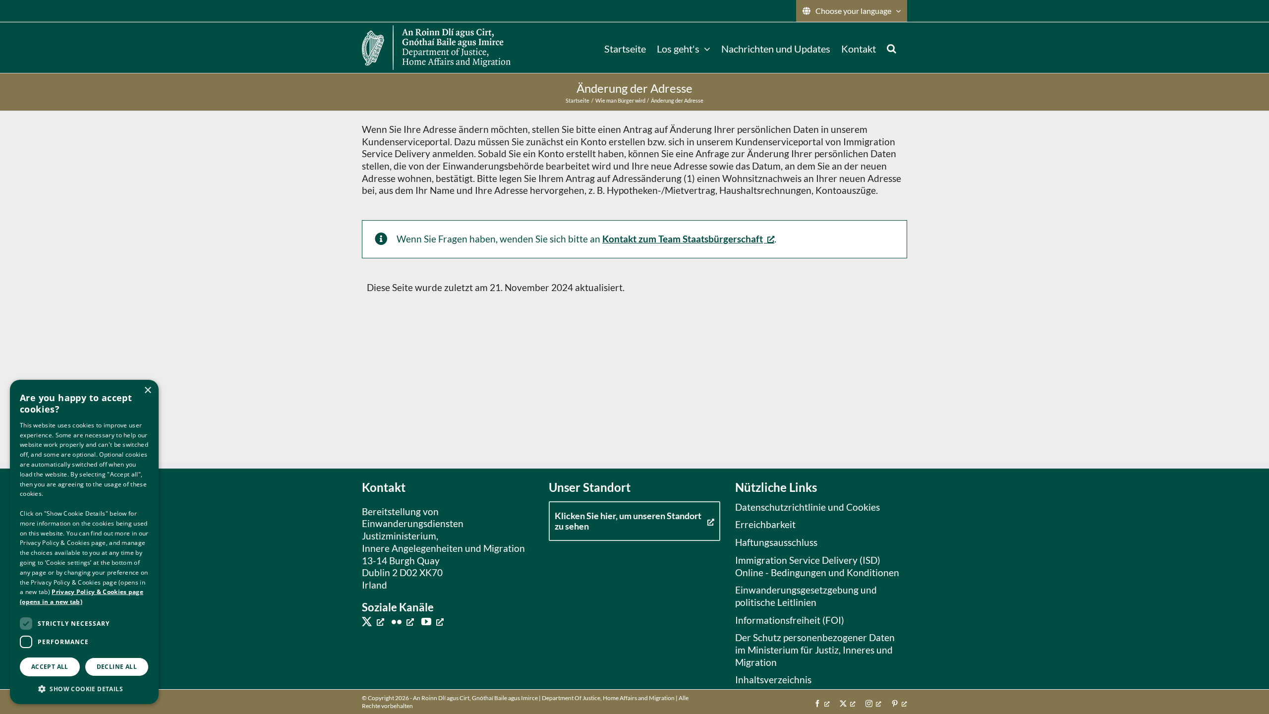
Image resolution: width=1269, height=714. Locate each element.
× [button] (147, 390)
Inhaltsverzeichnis (773, 679)
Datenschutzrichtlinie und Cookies (807, 507)
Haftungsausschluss (776, 542)
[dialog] (84, 542)
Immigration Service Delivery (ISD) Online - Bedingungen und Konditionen (817, 566)
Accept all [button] (49, 666)
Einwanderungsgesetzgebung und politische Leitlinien (806, 596)
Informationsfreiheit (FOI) (789, 620)
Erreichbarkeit (765, 524)
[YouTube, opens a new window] (432, 621)
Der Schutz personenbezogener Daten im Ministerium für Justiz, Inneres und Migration (815, 649)
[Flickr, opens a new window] (403, 621)
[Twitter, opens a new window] (373, 621)
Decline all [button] (117, 666)
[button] (891, 47)
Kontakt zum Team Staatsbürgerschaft (682, 238)
